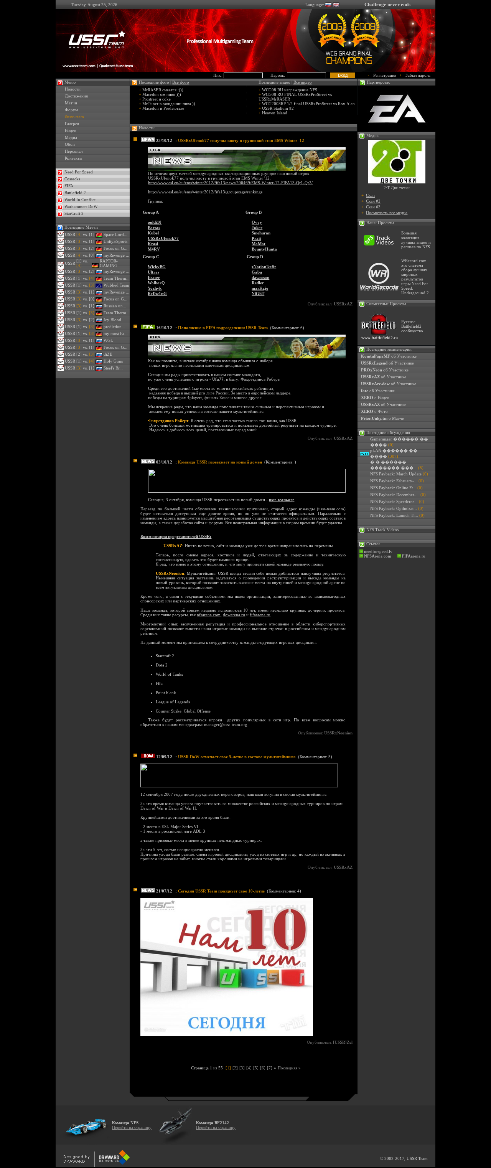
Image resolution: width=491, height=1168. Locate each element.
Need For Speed (78, 172)
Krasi (153, 243)
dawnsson (260, 277)
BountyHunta (264, 249)
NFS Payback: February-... (393, 480)
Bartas (154, 227)
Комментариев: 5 (315, 756)
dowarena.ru (234, 614)
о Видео (375, 397)
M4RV (154, 249)
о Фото (374, 411)
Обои (70, 144)
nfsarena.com (209, 614)
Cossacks (72, 179)
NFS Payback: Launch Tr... (394, 515)
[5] (256, 1068)
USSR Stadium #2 (278, 108)
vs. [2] (85, 248)
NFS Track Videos (382, 529)
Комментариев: (280, 462)
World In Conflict (80, 199)
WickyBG (157, 266)
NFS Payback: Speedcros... (394, 501)
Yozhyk (154, 288)
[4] (249, 1068)
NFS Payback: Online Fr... (393, 487)
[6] (262, 1068)
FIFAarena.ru (413, 556)
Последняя (289, 1068)
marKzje (260, 288)
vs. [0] (85, 255)
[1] (228, 1068)
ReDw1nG (157, 293)
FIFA (68, 185)
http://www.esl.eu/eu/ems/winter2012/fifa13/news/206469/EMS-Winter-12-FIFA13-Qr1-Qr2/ (230, 182)
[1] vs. (85, 278)
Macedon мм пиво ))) (161, 94)
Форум (71, 109)
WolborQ (156, 282)
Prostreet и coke (156, 99)
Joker (257, 227)
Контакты (73, 158)
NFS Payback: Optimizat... (393, 508)
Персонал (73, 151)
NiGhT (258, 293)
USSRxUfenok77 (163, 238)
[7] (269, 1068)
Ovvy (257, 222)
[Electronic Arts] (397, 130)
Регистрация (384, 75)
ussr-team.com (331, 508)
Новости (73, 89)
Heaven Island (274, 113)
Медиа (71, 137)
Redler (258, 282)
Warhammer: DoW (80, 206)
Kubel (153, 233)
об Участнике (389, 356)
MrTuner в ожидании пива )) (168, 103)
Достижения (76, 96)
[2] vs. (85, 354)
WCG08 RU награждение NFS (289, 89)
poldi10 (154, 222)
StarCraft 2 (74, 213)
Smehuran (261, 233)
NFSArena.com (377, 556)
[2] (235, 1068)
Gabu (257, 272)
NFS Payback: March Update (396, 474)
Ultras (153, 272)
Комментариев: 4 (284, 891)
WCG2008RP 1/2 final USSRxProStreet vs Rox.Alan (308, 103)
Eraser (154, 277)
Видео (70, 130)
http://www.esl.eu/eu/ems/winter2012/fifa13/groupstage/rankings (205, 192)
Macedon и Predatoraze (163, 108)
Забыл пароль (417, 75)
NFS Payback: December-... (394, 494)
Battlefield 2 (75, 192)
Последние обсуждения (388, 432)
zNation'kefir (264, 266)
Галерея (72, 123)
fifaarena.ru (260, 614)
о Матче (382, 418)
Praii (256, 238)
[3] (242, 1068)
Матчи (71, 103)
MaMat (258, 243)
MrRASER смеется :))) (162, 89)
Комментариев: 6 (287, 327)
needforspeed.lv (377, 551)
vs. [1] (85, 234)
